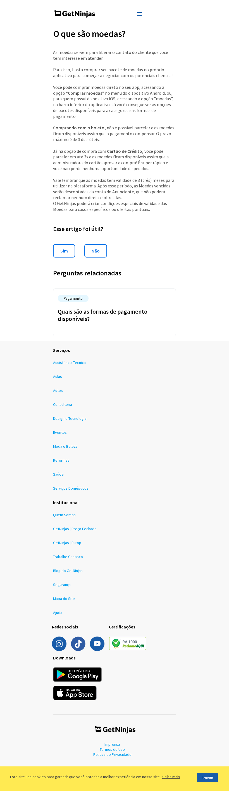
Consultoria (62, 404)
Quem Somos (64, 514)
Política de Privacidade (112, 754)
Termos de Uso (112, 749)
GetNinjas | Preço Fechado (75, 528)
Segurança (62, 584)
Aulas (57, 376)
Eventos (60, 432)
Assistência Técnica (69, 362)
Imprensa (112, 744)
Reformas (61, 460)
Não (96, 251)
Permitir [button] (207, 778)
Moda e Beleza (65, 446)
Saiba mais (171, 776)
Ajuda (57, 612)
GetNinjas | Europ (67, 542)
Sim (64, 251)
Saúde (58, 474)
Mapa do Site (64, 598)
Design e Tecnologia (70, 418)
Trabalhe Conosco (68, 556)
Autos (58, 390)
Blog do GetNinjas (68, 570)
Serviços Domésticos (71, 488)
